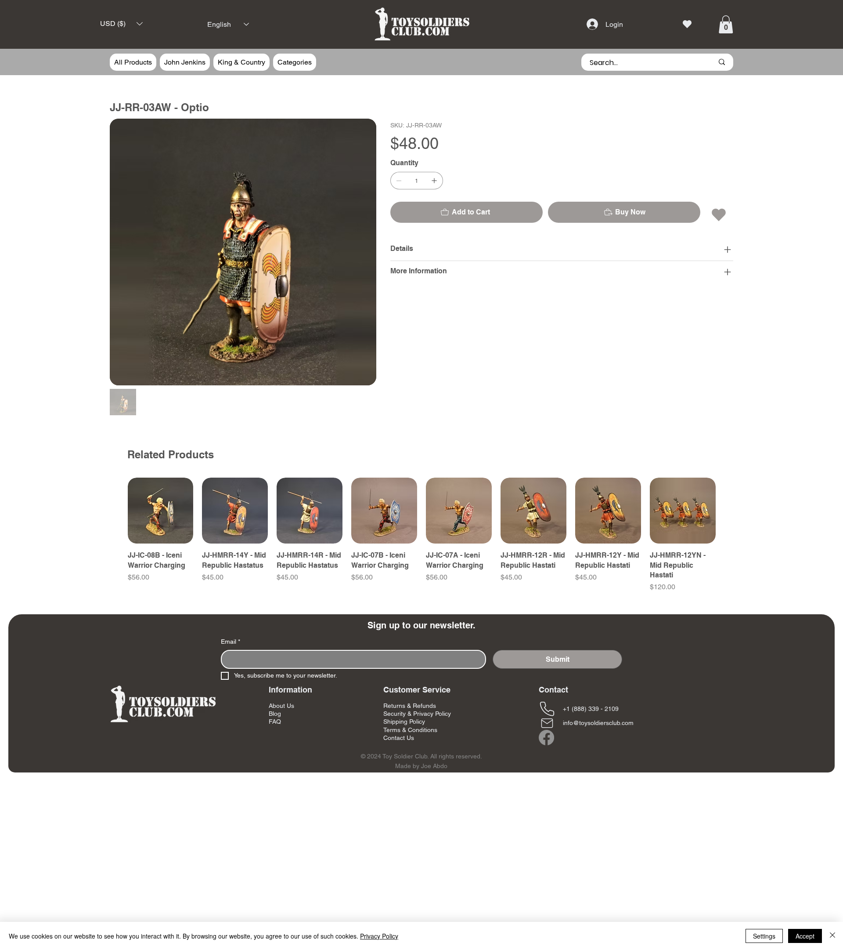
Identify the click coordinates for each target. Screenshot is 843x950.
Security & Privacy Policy (417, 713)
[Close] (832, 936)
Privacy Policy (379, 936)
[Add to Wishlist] (719, 215)
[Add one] (434, 180)
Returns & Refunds (409, 705)
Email (230, 641)
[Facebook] (546, 737)
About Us (281, 705)
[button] (121, 23)
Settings (764, 936)
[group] (422, 535)
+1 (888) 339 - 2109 (591, 708)
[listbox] (121, 23)
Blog (275, 713)
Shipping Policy (404, 721)
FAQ (275, 721)
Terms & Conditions (410, 729)
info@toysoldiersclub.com (598, 722)
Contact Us (398, 737)
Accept (805, 936)
